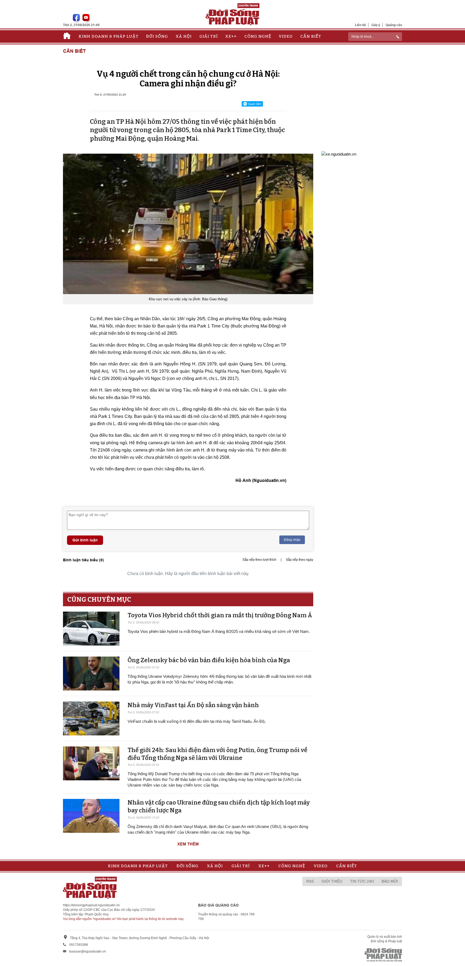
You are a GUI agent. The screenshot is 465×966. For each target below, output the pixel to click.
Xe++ (231, 36)
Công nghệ (257, 36)
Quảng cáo (394, 25)
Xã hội (184, 36)
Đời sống (157, 36)
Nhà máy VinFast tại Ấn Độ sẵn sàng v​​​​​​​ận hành (193, 705)
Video (286, 36)
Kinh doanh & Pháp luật (109, 36)
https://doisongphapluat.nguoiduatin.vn (91, 905)
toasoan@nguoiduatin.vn (87, 951)
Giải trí (208, 36)
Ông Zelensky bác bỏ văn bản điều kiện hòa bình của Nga (209, 660)
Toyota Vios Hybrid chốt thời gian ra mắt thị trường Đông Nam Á (220, 615)
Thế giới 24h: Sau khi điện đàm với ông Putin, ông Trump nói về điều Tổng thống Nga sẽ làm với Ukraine (217, 753)
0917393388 (78, 945)
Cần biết (310, 36)
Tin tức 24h (362, 881)
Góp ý (375, 25)
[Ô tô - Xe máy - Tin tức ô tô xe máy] (338, 153)
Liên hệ (360, 25)
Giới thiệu (332, 881)
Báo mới (390, 881)
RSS (310, 881)
